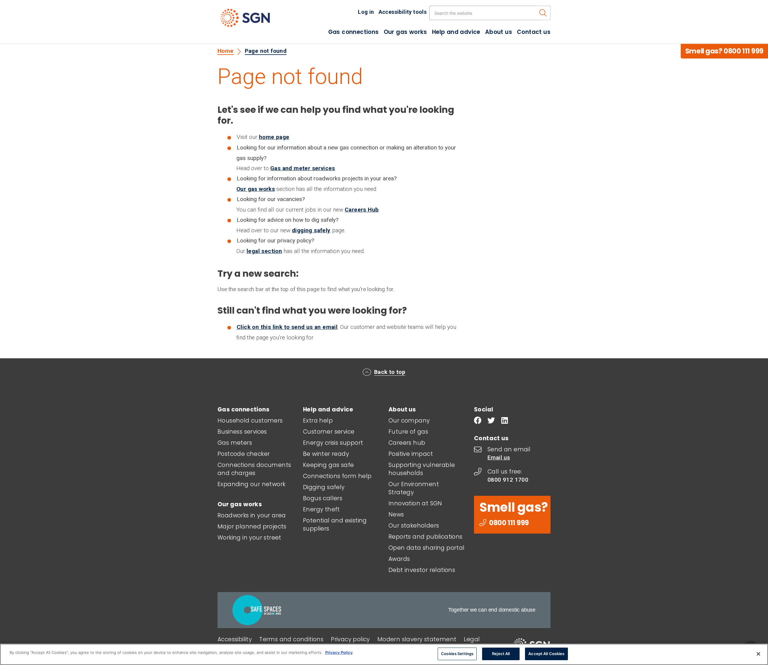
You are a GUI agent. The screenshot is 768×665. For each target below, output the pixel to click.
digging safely (311, 230)
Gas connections (353, 32)
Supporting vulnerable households (421, 469)
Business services (242, 432)
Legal (472, 639)
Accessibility (235, 639)
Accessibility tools (403, 12)
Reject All (501, 653)
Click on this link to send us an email (287, 326)
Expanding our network (251, 484)
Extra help (318, 421)
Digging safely (324, 487)
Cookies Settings (457, 653)
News (396, 514)
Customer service (328, 432)
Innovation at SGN (415, 503)
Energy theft (321, 509)
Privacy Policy (339, 652)
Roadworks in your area (252, 515)
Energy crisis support (333, 443)
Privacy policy (350, 639)
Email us (499, 457)
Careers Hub (362, 209)
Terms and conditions (291, 639)
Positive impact (410, 454)
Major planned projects (252, 526)
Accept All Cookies (546, 653)
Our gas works (405, 32)
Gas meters (235, 443)
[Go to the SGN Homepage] (251, 20)
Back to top (389, 372)
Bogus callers (322, 498)
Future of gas (408, 432)
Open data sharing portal (426, 548)
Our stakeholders (413, 526)
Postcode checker (244, 454)
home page (274, 137)
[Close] (758, 653)
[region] (384, 654)
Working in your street (249, 538)
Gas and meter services (302, 168)
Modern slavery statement (417, 639)
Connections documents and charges (254, 469)
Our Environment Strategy (413, 488)
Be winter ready (326, 454)
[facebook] (478, 421)
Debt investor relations (421, 570)
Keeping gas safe (328, 465)
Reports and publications (425, 537)
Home (226, 50)
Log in (366, 12)
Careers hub (406, 443)
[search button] (543, 13)
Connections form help (337, 476)
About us (498, 32)
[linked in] (504, 421)
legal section (264, 251)
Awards (399, 559)
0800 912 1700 (508, 479)
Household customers (250, 421)
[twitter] (491, 421)
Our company (409, 421)
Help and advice (456, 32)
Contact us (533, 32)
